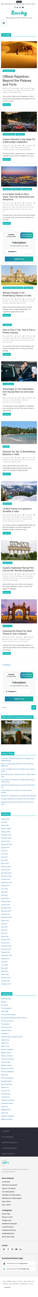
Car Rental (4, 1005)
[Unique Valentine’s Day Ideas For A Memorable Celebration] (19, 121)
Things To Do (20, 134)
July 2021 (4, 924)
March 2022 (5, 898)
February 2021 (6, 939)
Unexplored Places (9, 71)
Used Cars (4, 1106)
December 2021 (6, 908)
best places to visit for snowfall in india (13, 517)
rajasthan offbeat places (15, 92)
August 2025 (5, 847)
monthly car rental (27, 519)
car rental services (24, 338)
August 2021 (5, 920)
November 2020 (6, 949)
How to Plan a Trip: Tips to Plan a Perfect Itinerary (19, 331)
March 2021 (5, 936)
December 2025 (6, 835)
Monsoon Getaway (7, 1049)
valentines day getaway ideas (23, 149)
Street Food (5, 1087)
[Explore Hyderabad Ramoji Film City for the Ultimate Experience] (19, 550)
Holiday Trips (7, 189)
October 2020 (5, 952)
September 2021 (6, 917)
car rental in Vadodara (25, 205)
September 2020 (6, 955)
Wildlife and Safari (7, 1119)
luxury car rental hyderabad (25, 578)
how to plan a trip (7, 342)
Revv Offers (6, 1202)
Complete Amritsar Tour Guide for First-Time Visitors (18, 799)
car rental (5, 147)
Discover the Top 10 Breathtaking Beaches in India (19, 453)
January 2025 (5, 870)
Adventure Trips (6, 999)
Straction (17, 88)
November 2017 (6, 984)
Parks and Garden (7, 1056)
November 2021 (6, 911)
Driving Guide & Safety (8, 1014)
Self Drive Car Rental (9, 1185)
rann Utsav (19, 207)
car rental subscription (15, 400)
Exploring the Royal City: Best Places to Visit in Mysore (17, 632)
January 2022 (5, 905)
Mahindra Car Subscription (12, 1198)
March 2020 (5, 974)
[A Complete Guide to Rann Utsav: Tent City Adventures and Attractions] (19, 176)
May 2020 (4, 968)
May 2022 (4, 892)
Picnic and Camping (7, 1059)
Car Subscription (8, 384)
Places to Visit (28, 288)
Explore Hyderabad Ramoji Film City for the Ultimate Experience (18, 569)
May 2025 (4, 857)
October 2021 (5, 914)
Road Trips (4, 1075)
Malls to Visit (5, 1046)
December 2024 (6, 873)
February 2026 (6, 828)
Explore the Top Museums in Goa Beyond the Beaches (18, 796)
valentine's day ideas (8, 149)
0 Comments (26, 88)
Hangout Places (6, 1030)
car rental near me (24, 301)
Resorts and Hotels (7, 1068)
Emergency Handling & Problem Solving (14, 1018)
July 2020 (4, 962)
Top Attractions (27, 189)
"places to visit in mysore (11, 639)
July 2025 (4, 851)
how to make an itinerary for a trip (25, 340)
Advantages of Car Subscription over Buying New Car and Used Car (18, 391)
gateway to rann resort (9, 207)
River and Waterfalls (7, 1072)
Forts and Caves (6, 1027)
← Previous (6, 664)
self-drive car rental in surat (16, 209)
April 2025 (4, 860)
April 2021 (4, 933)
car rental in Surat (13, 205)
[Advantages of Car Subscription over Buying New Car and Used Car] (19, 371)
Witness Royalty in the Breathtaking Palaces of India (17, 294)
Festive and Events (7, 1021)
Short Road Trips (6, 1084)
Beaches (6, 446)
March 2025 (5, 863)
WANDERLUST (6, 1110)
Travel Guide (5, 1097)
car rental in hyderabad (15, 576)
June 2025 (4, 854)
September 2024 (6, 882)
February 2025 (6, 866)
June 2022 (4, 889)
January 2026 (5, 832)
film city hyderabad (27, 576)
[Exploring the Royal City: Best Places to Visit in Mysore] (19, 611)
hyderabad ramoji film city (10, 578)
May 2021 (4, 930)
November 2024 (6, 876)
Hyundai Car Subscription (11, 1195)
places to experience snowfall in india (13, 521)
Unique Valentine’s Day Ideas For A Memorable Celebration (19, 140)
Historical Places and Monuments (13, 288)
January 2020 (5, 981)
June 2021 (4, 927)
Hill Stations (5, 1033)
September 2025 (6, 844)
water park (4, 1113)
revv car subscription (15, 402)
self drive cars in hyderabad (10, 580)
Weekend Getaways (7, 1116)
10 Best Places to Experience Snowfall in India (17, 510)
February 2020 (6, 978)
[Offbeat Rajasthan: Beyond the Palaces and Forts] (19, 54)
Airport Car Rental (9, 1188)
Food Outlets (5, 1024)
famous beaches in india (14, 462)
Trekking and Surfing (7, 1100)
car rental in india (13, 147)
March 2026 (5, 825)
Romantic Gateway (9, 134)
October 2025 (5, 841)
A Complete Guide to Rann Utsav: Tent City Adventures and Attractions (18, 196)
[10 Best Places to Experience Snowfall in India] (19, 491)
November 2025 (6, 838)
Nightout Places (6, 1053)
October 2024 (5, 879)
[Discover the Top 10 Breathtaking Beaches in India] (19, 432)
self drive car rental (24, 147)
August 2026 (5, 819)
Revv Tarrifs (6, 1205)
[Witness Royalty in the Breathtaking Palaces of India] (19, 275)
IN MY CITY (5, 1043)
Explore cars (19, 259)
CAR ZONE (4, 1011)
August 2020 (5, 958)
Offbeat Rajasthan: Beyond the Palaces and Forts (17, 80)
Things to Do (6, 1220)
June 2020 (4, 965)
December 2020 (6, 946)
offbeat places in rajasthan (14, 90)
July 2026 (4, 822)
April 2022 (4, 895)
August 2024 (5, 886)
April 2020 (4, 971)
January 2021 (5, 943)
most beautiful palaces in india (17, 303)
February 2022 (6, 901)
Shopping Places (6, 1081)
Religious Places (6, 1065)
